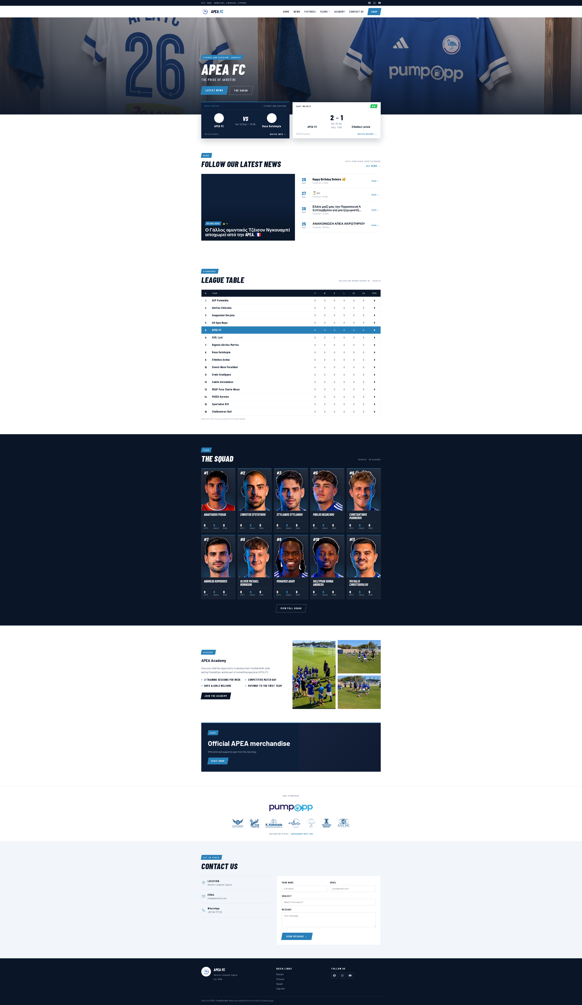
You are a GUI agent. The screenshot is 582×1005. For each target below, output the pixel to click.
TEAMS (325, 11)
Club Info (280, 988)
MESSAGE (287, 909)
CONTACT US (356, 11)
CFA (212, 1000)
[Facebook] (369, 3)
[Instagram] (374, 3)
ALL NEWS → (373, 165)
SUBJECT (287, 896)
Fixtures (280, 979)
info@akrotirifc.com (302, 833)
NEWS (297, 11)
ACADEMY (339, 11)
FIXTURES (310, 11)
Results (280, 974)
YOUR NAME (288, 882)
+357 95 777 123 (215, 912)
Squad (279, 983)
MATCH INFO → (278, 134)
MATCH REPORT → (367, 134)
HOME (286, 11)
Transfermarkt (222, 1000)
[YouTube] (379, 3)
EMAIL (333, 882)
